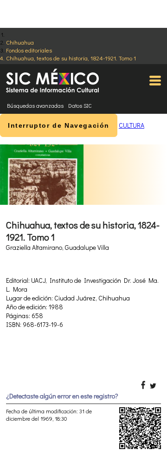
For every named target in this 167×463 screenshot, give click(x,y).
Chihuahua (20, 42)
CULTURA (131, 125)
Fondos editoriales (29, 50)
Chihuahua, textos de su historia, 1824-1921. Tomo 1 (71, 58)
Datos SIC (80, 105)
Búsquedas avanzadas (35, 105)
